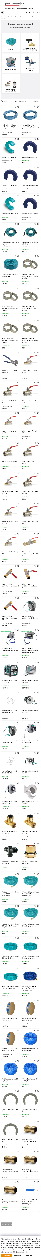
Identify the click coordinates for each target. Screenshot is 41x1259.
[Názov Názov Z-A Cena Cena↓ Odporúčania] (33, 101)
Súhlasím (7, 1256)
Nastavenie (18, 1256)
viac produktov (6, 1224)
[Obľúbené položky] (30, 12)
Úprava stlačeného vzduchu (10, 17)
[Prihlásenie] (34, 12)
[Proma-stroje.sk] (20, 4)
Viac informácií (23, 1252)
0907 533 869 (10, 8)
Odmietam (29, 1256)
